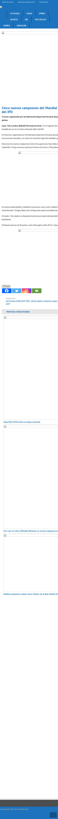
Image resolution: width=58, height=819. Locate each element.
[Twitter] (16, 290)
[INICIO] (3, 14)
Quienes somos (7, 2)
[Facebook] (6, 290)
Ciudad (29, 13)
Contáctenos (43, 2)
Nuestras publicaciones (26, 2)
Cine (26, 19)
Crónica (6, 25)
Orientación (21, 25)
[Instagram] (26, 290)
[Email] (36, 290)
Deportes (14, 19)
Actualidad (15, 13)
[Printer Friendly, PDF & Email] (6, 286)
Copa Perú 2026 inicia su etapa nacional (21, 422)
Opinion (42, 13)
